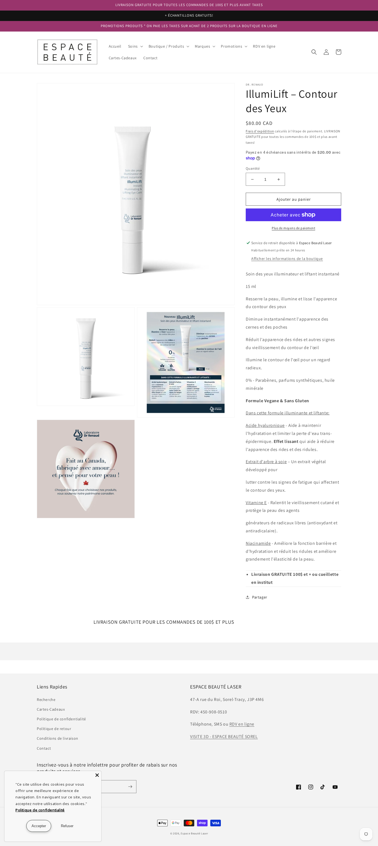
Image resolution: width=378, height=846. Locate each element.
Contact (44, 748)
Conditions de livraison (57, 738)
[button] (135, 46)
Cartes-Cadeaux (51, 709)
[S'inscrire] (130, 786)
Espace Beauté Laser (194, 833)
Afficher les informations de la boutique (287, 258)
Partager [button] (259, 597)
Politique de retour (54, 728)
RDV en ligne (241, 724)
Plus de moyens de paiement (293, 228)
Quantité (253, 168)
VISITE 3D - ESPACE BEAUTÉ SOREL (224, 736)
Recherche (46, 699)
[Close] (97, 775)
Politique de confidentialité (61, 718)
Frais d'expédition (260, 131)
